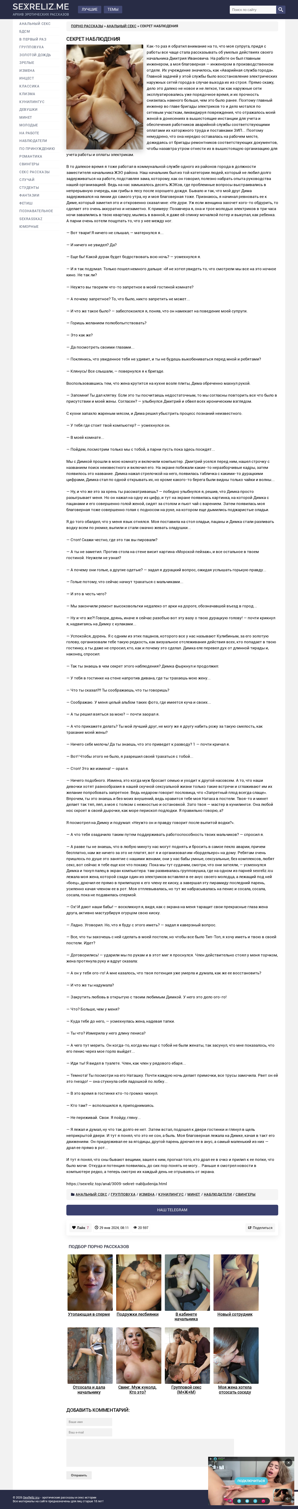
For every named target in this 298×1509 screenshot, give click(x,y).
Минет (193, 1194)
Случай (26, 180)
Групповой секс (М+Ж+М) (186, 1390)
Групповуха (123, 1194)
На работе (29, 133)
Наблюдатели (218, 1194)
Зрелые (26, 63)
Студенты (29, 188)
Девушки (28, 110)
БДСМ (24, 32)
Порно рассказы (87, 26)
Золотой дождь (35, 55)
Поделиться (262, 1228)
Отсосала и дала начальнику (89, 1390)
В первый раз (32, 40)
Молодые (28, 125)
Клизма (27, 94)
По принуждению (37, 149)
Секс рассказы (34, 172)
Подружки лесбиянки (138, 1314)
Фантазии (29, 195)
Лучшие (90, 9)
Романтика (30, 157)
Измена (147, 1194)
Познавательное (36, 211)
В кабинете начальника (186, 1317)
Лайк (83, 1228)
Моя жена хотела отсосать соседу (235, 1390)
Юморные (29, 227)
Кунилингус (171, 1194)
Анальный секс (121, 26)
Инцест (26, 78)
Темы (113, 9)
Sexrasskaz (30, 219)
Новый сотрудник (235, 1314)
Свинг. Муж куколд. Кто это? (137, 1390)
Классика (29, 86)
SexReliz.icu (31, 1497)
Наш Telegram (172, 1210)
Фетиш (26, 203)
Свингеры (246, 1194)
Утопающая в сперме (89, 1314)
